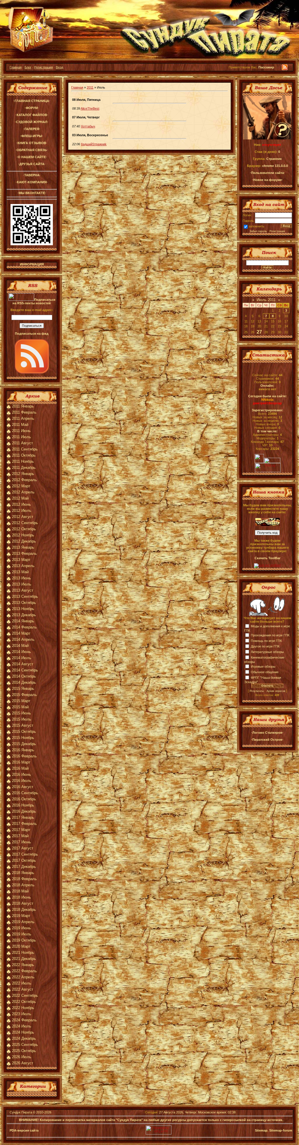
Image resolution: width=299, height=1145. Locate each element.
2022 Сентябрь (25, 995)
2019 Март (21, 915)
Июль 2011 (266, 300)
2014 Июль (21, 658)
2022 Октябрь (24, 1001)
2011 (90, 87)
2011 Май (20, 424)
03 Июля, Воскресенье (90, 135)
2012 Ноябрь (23, 535)
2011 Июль (21, 437)
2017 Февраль (24, 823)
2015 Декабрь (24, 744)
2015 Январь (23, 688)
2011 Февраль (24, 412)
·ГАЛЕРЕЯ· (31, 129)
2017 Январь (23, 817)
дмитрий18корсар (267, 403)
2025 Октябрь (24, 1051)
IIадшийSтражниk (94, 144)
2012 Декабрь (24, 541)
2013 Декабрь (24, 615)
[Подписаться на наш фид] (31, 372)
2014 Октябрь (24, 676)
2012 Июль (21, 510)
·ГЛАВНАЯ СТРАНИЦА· (31, 101)
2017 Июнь (21, 842)
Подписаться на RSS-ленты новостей (34, 301)
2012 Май (20, 498)
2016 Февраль (24, 756)
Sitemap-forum (280, 1130)
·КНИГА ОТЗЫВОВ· (31, 143)
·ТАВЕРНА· (32, 175)
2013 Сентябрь (25, 596)
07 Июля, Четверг (86, 117)
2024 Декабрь (24, 1038)
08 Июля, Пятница (86, 99)
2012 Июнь (21, 504)
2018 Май (20, 891)
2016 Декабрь (24, 811)
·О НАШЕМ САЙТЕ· (32, 157)
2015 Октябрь (24, 731)
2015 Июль (21, 719)
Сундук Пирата (21, 1112)
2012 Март (21, 486)
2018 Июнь (21, 897)
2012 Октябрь (24, 529)
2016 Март (21, 762)
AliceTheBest (90, 108)
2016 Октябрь (24, 799)
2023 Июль (21, 1014)
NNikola (267, 399)
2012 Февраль (24, 480)
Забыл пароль (258, 231)
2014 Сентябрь (25, 670)
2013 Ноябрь (23, 609)
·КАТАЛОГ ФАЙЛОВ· (31, 115)
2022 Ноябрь (23, 1008)
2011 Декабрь (24, 467)
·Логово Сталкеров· (267, 732)
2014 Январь (23, 621)
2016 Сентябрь (25, 793)
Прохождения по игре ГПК (270, 635)
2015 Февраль (24, 694)
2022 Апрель (23, 977)
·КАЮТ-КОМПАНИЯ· (32, 182)
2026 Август (22, 1063)
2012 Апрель (23, 492)
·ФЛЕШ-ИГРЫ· (31, 136)
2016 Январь (23, 750)
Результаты (257, 691)
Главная (16, 67)
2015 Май (20, 707)
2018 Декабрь (24, 909)
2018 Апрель (23, 885)
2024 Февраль (24, 1020)
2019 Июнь (21, 928)
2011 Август (22, 443)
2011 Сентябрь (25, 449)
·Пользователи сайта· (267, 173)
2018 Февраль (24, 879)
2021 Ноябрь (23, 952)
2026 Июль (21, 1057)
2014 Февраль (24, 627)
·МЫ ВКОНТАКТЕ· (32, 193)
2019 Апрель (23, 922)
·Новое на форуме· (267, 180)
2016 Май (20, 768)
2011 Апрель (23, 418)
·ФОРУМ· (32, 108)
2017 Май (20, 836)
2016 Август (22, 787)
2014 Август (22, 664)
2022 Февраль (24, 971)
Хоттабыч (88, 126)
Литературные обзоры (267, 652)
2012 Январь (23, 474)
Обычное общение (265, 672)
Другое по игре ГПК (265, 646)
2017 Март (21, 830)
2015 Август (22, 725)
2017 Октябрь (24, 860)
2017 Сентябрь (25, 854)
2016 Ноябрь (23, 805)
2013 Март (21, 559)
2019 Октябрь (24, 940)
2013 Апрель (23, 566)
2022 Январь (23, 965)
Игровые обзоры (263, 666)
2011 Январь (23, 406)
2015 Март (21, 701)
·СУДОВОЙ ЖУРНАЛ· (31, 122)
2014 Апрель (23, 639)
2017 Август (22, 848)
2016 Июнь (21, 774)
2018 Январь (23, 873)
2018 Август (22, 903)
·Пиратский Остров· (267, 739)
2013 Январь (23, 547)
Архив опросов (276, 691)
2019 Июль (21, 934)
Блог (28, 67)
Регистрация (43, 67)
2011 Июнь (21, 431)
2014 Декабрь (24, 682)
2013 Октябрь (24, 602)
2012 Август (22, 516)
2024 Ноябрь (23, 1032)
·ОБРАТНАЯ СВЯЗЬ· (31, 150)
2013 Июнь (21, 578)
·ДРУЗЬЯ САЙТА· (32, 164)
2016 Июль (21, 780)
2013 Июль (21, 584)
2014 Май (20, 645)
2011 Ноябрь (23, 461)
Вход (59, 67)
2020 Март (21, 946)
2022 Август (22, 989)
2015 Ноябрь (23, 737)
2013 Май (20, 572)
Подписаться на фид (31, 333)
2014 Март (21, 633)
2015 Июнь (21, 713)
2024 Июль (21, 1026)
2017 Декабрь (24, 866)
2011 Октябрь (24, 455)
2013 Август (22, 590)
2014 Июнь (21, 652)
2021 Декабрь (24, 958)
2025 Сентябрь (25, 1044)
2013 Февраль (24, 553)
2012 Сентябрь (25, 523)
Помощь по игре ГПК (266, 641)
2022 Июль (21, 983)
